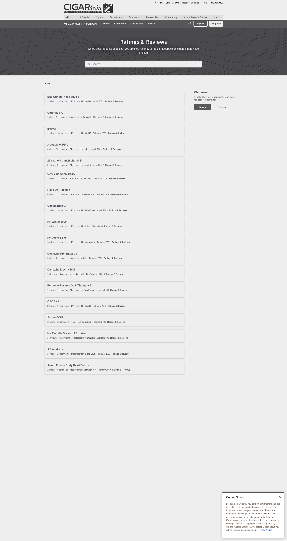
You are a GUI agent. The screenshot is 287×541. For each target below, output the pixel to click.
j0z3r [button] (85, 258)
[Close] (280, 497)
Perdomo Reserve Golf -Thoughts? (69, 285)
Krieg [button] (86, 149)
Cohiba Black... (56, 205)
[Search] (190, 24)
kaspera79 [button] (89, 194)
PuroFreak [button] (90, 210)
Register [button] (222, 107)
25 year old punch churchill (64, 160)
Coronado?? (55, 112)
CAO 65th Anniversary (61, 173)
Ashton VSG (55, 317)
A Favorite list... (56, 349)
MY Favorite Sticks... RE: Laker (66, 333)
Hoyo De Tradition (58, 189)
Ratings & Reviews (114, 101)
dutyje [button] (88, 101)
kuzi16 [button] (88, 133)
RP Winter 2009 (57, 221)
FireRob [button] (90, 274)
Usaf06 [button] (87, 165)
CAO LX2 (53, 301)
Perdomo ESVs (57, 237)
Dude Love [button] (90, 354)
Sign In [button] (203, 107)
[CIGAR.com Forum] (80, 23)
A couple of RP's (57, 144)
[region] (253, 515)
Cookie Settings (240, 520)
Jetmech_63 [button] (90, 370)
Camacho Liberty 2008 (61, 269)
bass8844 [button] (87, 178)
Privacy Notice (265, 530)
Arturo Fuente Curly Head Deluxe (68, 365)
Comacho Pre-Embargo (62, 253)
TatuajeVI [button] (87, 117)
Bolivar (51, 128)
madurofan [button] (90, 242)
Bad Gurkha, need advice (63, 96)
